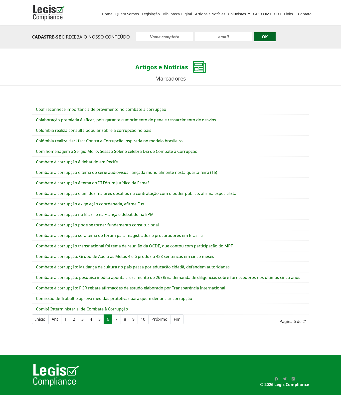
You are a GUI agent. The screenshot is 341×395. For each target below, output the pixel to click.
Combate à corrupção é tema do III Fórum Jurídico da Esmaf (92, 183)
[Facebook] (276, 378)
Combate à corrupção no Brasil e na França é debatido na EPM (95, 214)
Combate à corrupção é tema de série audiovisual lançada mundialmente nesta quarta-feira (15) (126, 172)
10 (143, 319)
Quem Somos (127, 13)
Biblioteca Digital (177, 13)
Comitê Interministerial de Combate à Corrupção (82, 309)
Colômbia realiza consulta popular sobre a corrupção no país (93, 130)
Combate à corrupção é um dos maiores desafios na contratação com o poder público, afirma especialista (136, 193)
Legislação (151, 13)
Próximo (160, 319)
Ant (55, 319)
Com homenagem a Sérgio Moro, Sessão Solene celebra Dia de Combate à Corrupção (116, 151)
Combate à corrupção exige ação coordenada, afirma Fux (90, 204)
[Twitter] (285, 378)
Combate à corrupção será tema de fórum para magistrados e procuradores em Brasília (119, 235)
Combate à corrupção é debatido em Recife (77, 162)
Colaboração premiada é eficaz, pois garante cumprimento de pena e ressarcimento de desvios (126, 120)
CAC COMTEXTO (267, 13)
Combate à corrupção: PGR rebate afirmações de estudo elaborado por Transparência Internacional (130, 288)
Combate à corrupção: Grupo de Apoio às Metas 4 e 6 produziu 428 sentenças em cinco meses (125, 256)
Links (288, 13)
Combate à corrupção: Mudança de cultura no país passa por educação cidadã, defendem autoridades (133, 267)
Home (107, 13)
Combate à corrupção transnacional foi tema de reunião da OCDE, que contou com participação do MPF (134, 246)
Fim (177, 319)
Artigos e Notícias (210, 13)
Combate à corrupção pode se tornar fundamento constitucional (97, 225)
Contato (305, 13)
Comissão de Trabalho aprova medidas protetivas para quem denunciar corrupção (114, 298)
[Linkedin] (293, 378)
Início (40, 319)
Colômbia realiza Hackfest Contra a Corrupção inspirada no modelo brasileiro (109, 141)
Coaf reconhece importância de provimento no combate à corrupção (101, 109)
